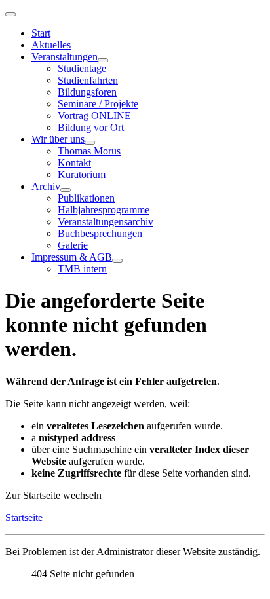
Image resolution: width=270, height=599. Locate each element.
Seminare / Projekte (98, 103)
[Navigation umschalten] (10, 14)
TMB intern (82, 268)
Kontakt (74, 162)
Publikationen (86, 198)
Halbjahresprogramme (103, 209)
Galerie (73, 245)
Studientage (82, 68)
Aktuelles (51, 44)
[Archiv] (65, 190)
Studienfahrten (88, 80)
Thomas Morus (89, 150)
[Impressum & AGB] (117, 261)
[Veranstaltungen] (103, 60)
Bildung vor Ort (91, 127)
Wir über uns (58, 139)
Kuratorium (82, 174)
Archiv (45, 186)
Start (40, 33)
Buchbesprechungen (100, 233)
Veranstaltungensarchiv (105, 221)
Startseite (24, 517)
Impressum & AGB (71, 257)
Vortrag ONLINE (94, 115)
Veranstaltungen (64, 56)
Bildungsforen (87, 92)
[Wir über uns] (90, 143)
